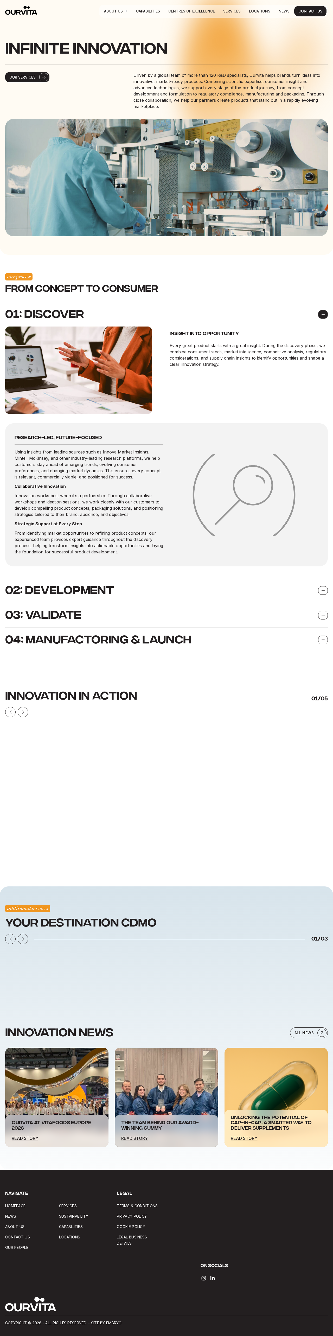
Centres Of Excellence (191, 11)
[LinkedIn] (212, 1278)
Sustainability (73, 1216)
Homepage (15, 1206)
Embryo (114, 1323)
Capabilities (148, 11)
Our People (16, 1247)
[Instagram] (204, 1278)
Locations (259, 11)
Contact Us (310, 11)
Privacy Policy (132, 1216)
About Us (113, 11)
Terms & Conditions (137, 1206)
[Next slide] (23, 712)
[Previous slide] (10, 712)
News (284, 11)
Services (232, 11)
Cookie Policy (131, 1226)
